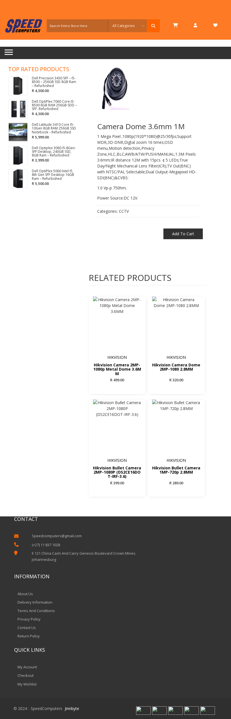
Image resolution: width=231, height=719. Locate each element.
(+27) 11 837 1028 (46, 544)
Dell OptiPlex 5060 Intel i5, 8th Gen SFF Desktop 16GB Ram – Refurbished (53, 174)
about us (25, 593)
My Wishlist (27, 684)
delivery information (34, 602)
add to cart (183, 233)
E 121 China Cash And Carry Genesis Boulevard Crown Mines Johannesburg (84, 556)
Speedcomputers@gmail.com (57, 535)
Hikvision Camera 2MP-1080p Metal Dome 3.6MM (117, 369)
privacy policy (29, 619)
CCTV (124, 211)
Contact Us (26, 627)
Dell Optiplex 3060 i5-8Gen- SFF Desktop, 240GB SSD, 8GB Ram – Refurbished (54, 151)
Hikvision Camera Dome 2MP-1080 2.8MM (176, 367)
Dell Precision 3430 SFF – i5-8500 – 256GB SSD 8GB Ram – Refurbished (54, 82)
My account (27, 666)
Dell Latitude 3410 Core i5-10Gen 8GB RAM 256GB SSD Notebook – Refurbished (54, 128)
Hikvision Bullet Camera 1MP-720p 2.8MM (176, 470)
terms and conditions (36, 610)
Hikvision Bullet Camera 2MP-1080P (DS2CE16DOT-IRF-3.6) (117, 472)
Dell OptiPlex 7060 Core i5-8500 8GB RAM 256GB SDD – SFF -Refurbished (54, 105)
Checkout (25, 675)
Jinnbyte (72, 708)
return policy (28, 636)
